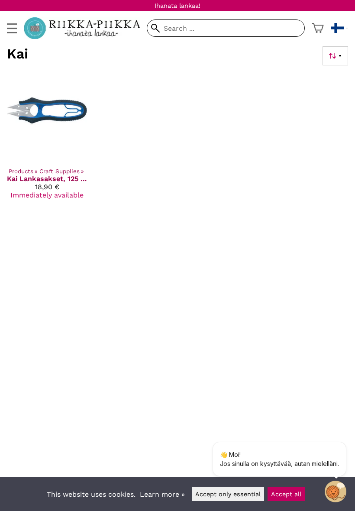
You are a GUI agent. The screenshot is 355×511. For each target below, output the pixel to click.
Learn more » (162, 494)
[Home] (85, 36)
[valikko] (12, 28)
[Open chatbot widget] (335, 491)
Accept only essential (228, 494)
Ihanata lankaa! (177, 5)
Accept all (286, 494)
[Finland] (339, 28)
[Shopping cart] (318, 28)
